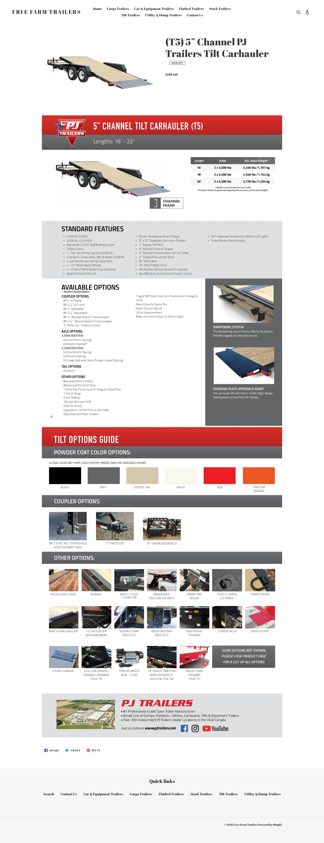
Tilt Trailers (228, 794)
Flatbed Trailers (171, 794)
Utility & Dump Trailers (262, 794)
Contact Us (69, 794)
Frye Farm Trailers (46, 12)
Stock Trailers (201, 794)
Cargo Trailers (141, 794)
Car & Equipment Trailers (103, 794)
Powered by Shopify (270, 824)
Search (48, 794)
